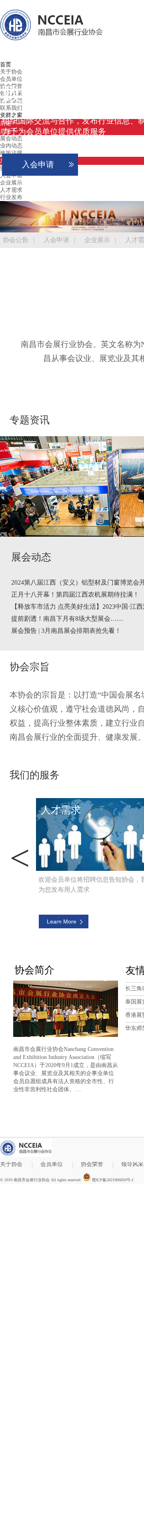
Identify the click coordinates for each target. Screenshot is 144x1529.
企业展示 (97, 239)
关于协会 (11, 1164)
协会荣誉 (92, 1164)
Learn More (61, 921)
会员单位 (51, 1164)
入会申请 (38, 164)
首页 (5, 65)
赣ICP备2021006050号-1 (112, 1179)
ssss (20, 858)
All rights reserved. (66, 1180)
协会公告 (15, 239)
